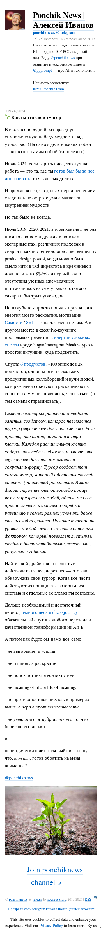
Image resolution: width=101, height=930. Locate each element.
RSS (88, 899)
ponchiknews (18, 899)
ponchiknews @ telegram (54, 32)
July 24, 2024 (15, 111)
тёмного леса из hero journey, (50, 612)
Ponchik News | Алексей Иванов (63, 20)
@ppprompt (42, 70)
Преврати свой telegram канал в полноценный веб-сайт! (51, 908)
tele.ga (37, 899)
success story (56, 899)
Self (30, 322)
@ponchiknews (62, 57)
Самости (13, 322)
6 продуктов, (33, 364)
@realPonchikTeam (48, 89)
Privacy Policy (51, 925)
